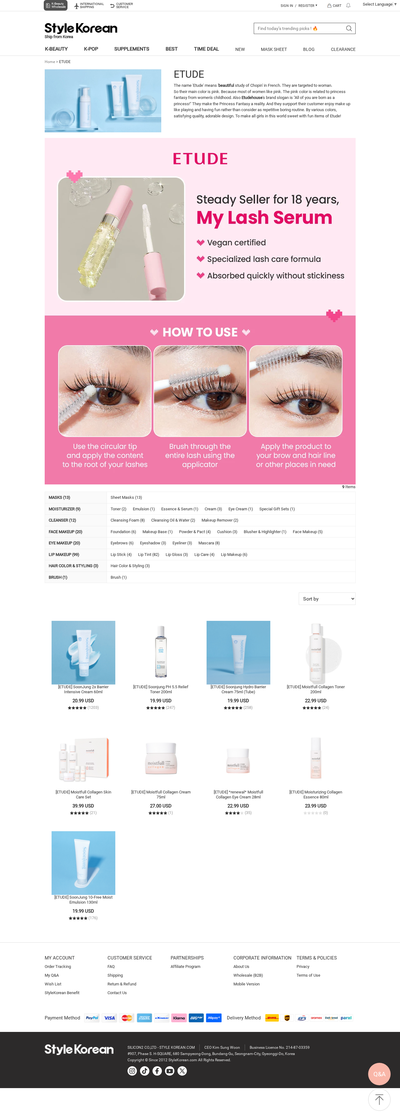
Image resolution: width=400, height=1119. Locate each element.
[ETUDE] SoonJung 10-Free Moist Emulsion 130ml (83, 900)
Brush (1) (119, 577)
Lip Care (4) (204, 554)
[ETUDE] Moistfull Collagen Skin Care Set (83, 794)
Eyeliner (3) (182, 543)
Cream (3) (213, 509)
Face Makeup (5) (308, 531)
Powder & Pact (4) (195, 531)
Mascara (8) (209, 543)
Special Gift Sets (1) (277, 509)
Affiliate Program (185, 966)
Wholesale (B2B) (248, 975)
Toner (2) (119, 509)
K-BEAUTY (56, 49)
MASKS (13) (59, 497)
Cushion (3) (227, 531)
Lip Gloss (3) (177, 554)
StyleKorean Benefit (62, 992)
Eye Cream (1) (240, 509)
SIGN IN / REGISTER (298, 6)
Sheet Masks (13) (126, 497)
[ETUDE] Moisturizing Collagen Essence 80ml (315, 794)
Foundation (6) (123, 531)
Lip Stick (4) (121, 554)
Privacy (303, 966)
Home (50, 62)
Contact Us (117, 992)
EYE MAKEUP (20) (64, 543)
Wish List (53, 984)
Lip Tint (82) (148, 554)
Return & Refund (122, 984)
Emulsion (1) (144, 509)
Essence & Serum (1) (179, 509)
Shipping (115, 975)
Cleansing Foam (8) (128, 520)
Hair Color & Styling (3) (130, 565)
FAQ (111, 966)
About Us (241, 966)
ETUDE (65, 62)
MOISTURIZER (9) (65, 509)
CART (337, 6)
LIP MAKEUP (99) (64, 554)
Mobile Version (246, 984)
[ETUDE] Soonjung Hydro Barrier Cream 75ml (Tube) (238, 689)
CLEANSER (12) (62, 520)
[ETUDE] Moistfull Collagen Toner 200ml (316, 689)
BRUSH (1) (58, 577)
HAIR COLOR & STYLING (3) (73, 565)
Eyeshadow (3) (153, 543)
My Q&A (52, 975)
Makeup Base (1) (157, 531)
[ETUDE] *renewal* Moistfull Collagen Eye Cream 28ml (238, 794)
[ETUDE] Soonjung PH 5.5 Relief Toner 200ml (160, 689)
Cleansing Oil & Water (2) (173, 520)
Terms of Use (308, 975)
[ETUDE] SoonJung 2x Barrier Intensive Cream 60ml (83, 689)
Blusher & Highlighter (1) (265, 531)
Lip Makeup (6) (234, 554)
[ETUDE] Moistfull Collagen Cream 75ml (161, 794)
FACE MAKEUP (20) (65, 531)
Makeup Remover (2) (220, 520)
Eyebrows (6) (122, 543)
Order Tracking (58, 966)
